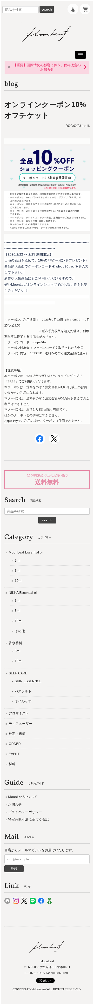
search (46, 9)
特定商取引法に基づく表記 (28, 819)
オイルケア (23, 701)
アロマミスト (19, 713)
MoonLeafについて (22, 797)
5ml (17, 570)
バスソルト (23, 691)
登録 (14, 869)
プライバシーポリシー (25, 812)
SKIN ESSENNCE (28, 681)
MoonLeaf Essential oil (26, 552)
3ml (17, 560)
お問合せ (15, 804)
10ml (18, 581)
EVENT (14, 754)
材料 (12, 764)
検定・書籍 (17, 734)
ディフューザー (20, 724)
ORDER (15, 744)
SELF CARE (18, 673)
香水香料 (15, 643)
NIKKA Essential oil (23, 593)
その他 (20, 631)
